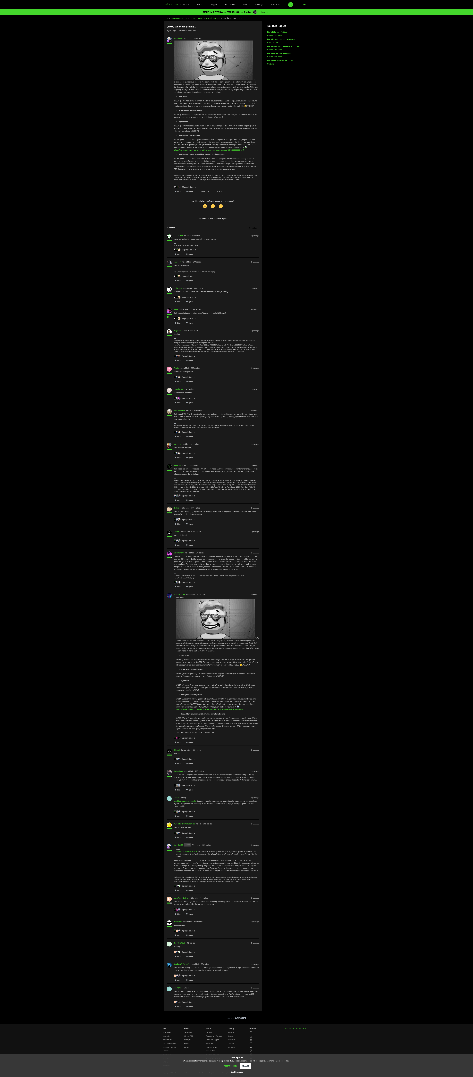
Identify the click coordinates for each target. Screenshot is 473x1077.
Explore (186, 1029)
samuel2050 (178, 235)
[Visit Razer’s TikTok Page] (251, 1050)
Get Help (209, 1032)
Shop (164, 1029)
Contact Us (231, 1047)
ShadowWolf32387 (181, 964)
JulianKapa (178, 771)
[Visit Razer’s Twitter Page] (251, 1043)
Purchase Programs (169, 1043)
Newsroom (231, 1040)
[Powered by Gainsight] (236, 1018)
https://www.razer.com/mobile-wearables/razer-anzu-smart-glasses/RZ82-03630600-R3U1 (209, 150)
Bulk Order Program (169, 1047)
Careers (230, 1036)
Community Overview (179, 18)
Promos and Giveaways (253, 5)
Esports (186, 1043)
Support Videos (211, 1051)
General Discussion (213, 18)
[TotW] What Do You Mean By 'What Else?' (283, 46)
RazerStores (167, 1032)
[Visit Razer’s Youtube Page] (251, 1047)
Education (166, 1051)
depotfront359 (179, 943)
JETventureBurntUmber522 (184, 824)
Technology (188, 1032)
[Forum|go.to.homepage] (177, 4)
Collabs (186, 1047)
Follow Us (252, 1029)
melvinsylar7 (179, 553)
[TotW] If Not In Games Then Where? (281, 39)
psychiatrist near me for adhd (185, 801)
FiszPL (176, 309)
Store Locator (167, 1040)
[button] (303, 4)
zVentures (231, 1043)
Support (214, 5)
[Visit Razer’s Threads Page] (251, 1040)
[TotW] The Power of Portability (280, 61)
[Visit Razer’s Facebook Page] (251, 1032)
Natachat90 (178, 38)
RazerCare (209, 1043)
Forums (200, 5)
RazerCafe (166, 1036)
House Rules (230, 5)
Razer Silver (276, 5)
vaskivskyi (178, 288)
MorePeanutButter (181, 898)
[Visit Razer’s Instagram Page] (251, 1036)
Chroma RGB (188, 1036)
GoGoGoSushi (179, 594)
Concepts (187, 1040)
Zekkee (176, 508)
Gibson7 (177, 531)
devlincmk (178, 922)
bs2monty (177, 988)
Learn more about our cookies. (278, 1061)
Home (166, 18)
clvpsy (176, 797)
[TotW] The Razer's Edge (277, 32)
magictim (177, 330)
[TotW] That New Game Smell (279, 53)
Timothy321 (178, 389)
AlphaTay (177, 465)
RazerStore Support (212, 1040)
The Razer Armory (196, 18)
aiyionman (178, 444)
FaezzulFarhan (179, 410)
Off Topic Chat (272, 42)
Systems (270, 64)
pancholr (177, 262)
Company (231, 1029)
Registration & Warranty (214, 1036)
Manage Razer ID (212, 1047)
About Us (231, 1032)
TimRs (176, 368)
